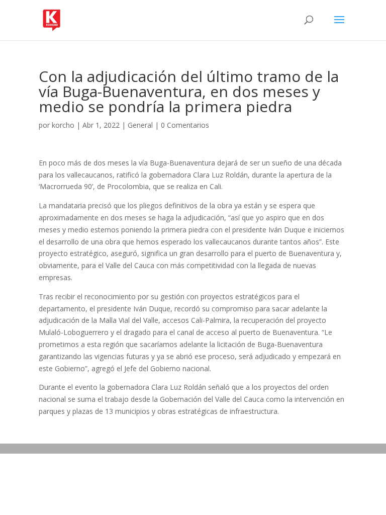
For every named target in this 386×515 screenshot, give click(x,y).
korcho (63, 125)
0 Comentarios (185, 125)
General (140, 125)
